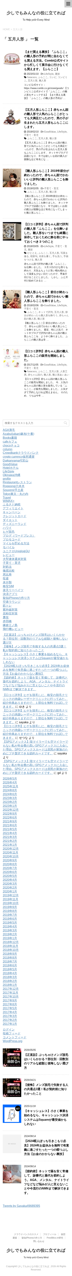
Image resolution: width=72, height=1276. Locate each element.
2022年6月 (10, 817)
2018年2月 (10, 981)
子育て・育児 (31, 135)
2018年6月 (10, 965)
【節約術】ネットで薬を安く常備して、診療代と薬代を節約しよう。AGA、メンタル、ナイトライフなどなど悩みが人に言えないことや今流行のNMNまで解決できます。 (46, 1182)
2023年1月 (10, 805)
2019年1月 (10, 938)
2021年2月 (10, 840)
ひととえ (32, 253)
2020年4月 (10, 879)
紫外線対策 (10, 609)
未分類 (7, 582)
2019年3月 (10, 930)
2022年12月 (11, 809)
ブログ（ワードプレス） (19, 535)
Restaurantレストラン (17, 482)
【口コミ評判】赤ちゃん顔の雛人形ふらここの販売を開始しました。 (46, 355)
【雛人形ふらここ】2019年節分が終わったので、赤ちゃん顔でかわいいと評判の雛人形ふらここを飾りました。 (46, 177)
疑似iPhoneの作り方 (16, 597)
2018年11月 (10, 946)
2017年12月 (11, 988)
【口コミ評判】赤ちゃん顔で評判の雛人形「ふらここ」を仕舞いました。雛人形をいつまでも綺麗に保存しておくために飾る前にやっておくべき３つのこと (46, 233)
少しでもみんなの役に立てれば (36, 13)
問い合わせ (38, 1241)
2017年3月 (10, 1016)
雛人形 (42, 80)
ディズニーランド (14, 523)
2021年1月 (10, 844)
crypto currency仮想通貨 (19, 456)
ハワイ (7, 527)
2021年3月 (10, 837)
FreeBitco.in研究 (55, 1238)
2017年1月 (10, 1023)
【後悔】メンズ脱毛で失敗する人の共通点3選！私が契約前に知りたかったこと (46, 1089)
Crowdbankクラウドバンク (21, 452)
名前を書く (45, 256)
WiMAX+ (8, 501)
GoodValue (50, 131)
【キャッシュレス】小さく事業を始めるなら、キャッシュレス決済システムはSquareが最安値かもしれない (35, 658)
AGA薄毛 (9, 430)
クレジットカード (14, 516)
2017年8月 (10, 1004)
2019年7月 (10, 914)
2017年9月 (10, 1000)
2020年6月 (10, 872)
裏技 (57, 73)
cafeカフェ (10, 441)
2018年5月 (10, 969)
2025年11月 (10, 786)
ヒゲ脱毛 (9, 531)
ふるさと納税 (11, 504)
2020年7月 (10, 868)
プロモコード (11, 539)
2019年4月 (10, 926)
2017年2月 (10, 1020)
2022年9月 (10, 813)
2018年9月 (10, 953)
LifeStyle (49, 73)
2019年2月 (10, 934)
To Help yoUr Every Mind (36, 1257)
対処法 (7, 566)
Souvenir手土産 (13, 490)
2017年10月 (11, 996)
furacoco (32, 77)
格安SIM (8, 586)
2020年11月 (10, 852)
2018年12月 (11, 942)
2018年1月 (10, 984)
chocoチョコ (11, 445)
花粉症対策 (10, 613)
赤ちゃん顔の (35, 374)
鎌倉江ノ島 (10, 625)
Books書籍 (10, 437)
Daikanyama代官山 (15, 460)
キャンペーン (11, 512)
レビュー (9, 555)
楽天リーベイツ (13, 590)
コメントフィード (14, 1037)
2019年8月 (10, 911)
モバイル (9, 547)
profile (7, 478)
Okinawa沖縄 (11, 475)
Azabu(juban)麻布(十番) (18, 433)
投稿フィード (11, 1033)
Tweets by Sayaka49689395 (21, 1205)
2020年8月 (10, 864)
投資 (6, 578)
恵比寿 (7, 574)
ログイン (9, 1029)
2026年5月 (10, 778)
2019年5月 (10, 922)
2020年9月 (10, 860)
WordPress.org (12, 1041)
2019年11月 (10, 899)
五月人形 (32, 80)
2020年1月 (10, 891)
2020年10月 (11, 856)
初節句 (33, 256)
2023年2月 (10, 802)
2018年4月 (10, 973)
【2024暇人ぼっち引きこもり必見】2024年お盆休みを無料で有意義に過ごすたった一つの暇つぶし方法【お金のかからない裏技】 (36, 669)
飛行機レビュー (13, 629)
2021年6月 (10, 825)
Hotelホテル (11, 467)
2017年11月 (10, 992)
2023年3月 (10, 798)
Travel (7, 497)
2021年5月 (10, 829)
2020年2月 (10, 887)
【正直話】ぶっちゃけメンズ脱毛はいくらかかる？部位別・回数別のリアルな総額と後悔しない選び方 (35, 638)
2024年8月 (10, 790)
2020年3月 (10, 883)
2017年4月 (10, 1012)
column (7, 449)
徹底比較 (9, 570)
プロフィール (49, 1234)
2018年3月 (10, 977)
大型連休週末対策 (14, 559)
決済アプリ (10, 594)
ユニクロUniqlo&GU (16, 551)
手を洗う (57, 256)
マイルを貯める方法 (16, 543)
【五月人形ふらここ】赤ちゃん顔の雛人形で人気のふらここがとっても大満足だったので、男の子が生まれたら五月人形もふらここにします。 (46, 118)
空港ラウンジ (11, 601)
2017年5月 (10, 1008)
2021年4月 (10, 833)
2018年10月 (11, 949)
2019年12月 (11, 895)
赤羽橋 (7, 621)
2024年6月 (10, 794)
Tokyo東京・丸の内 (15, 493)
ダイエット (10, 520)
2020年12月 (11, 848)
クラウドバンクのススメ (26, 1234)
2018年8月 (10, 957)
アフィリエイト (13, 508)
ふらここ (43, 77)
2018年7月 (10, 961)
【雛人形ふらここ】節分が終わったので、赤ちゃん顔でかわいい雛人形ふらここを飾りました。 (46, 296)
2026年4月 (10, 782)
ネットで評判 (45, 312)
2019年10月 (11, 903)
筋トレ (7, 605)
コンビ (52, 77)
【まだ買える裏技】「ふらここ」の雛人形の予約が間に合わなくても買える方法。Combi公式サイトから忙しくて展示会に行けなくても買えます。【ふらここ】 (46, 60)
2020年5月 (10, 875)
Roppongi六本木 (14, 486)
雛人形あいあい (60, 374)
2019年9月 (10, 907)
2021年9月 (10, 821)
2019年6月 (10, 918)
